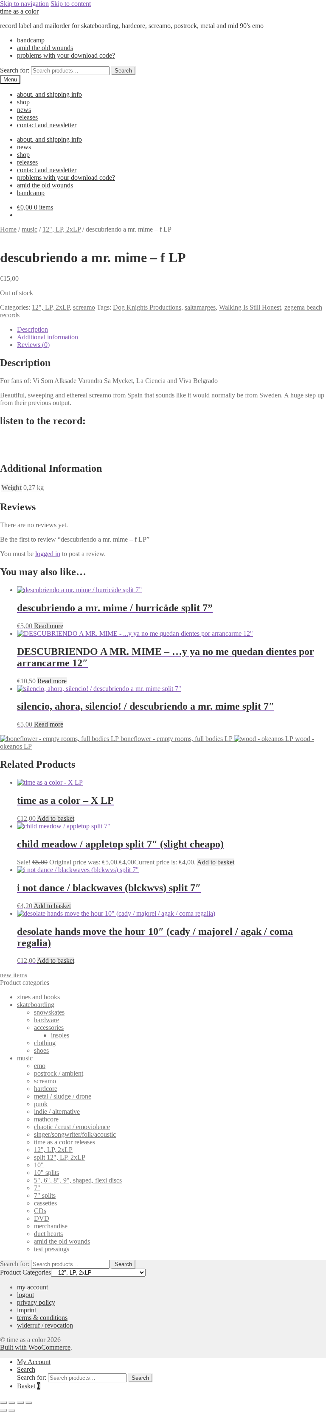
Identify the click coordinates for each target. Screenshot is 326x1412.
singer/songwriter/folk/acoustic (75, 1134)
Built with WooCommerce (35, 1347)
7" (37, 1187)
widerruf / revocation (45, 1325)
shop (23, 102)
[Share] (20, 1402)
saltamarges (200, 307)
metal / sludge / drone (62, 1096)
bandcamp (31, 40)
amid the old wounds (45, 47)
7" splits (45, 1195)
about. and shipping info (49, 94)
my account (32, 1287)
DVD (41, 1218)
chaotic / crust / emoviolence (72, 1126)
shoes (41, 1050)
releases (27, 117)
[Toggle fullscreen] (11, 1402)
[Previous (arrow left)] (3, 1410)
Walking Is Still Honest (250, 307)
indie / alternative (57, 1111)
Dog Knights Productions (147, 307)
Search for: (14, 70)
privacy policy (36, 1302)
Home (8, 229)
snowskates (49, 1012)
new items (13, 975)
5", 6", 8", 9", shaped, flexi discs (78, 1180)
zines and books (38, 997)
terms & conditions (42, 1317)
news (24, 109)
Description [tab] (32, 329)
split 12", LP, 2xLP (59, 1157)
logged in (47, 553)
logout (25, 1294)
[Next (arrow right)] (11, 1410)
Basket (28, 1386)
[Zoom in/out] (3, 1402)
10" (39, 1165)
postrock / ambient (58, 1073)
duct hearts (48, 1233)
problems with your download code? (66, 55)
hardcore (45, 1088)
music (29, 229)
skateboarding (35, 1004)
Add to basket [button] (55, 818)
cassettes (45, 1203)
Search (123, 70)
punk (41, 1103)
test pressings (51, 1249)
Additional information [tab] (47, 337)
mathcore (46, 1119)
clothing (45, 1042)
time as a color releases (64, 1142)
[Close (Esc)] (28, 1402)
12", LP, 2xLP (61, 229)
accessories (49, 1027)
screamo (84, 307)
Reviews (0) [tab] (33, 344)
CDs (40, 1210)
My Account (34, 1361)
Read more (48, 625)
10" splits (46, 1172)
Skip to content (71, 3)
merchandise (50, 1226)
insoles (60, 1035)
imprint (26, 1310)
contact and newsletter (46, 125)
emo (39, 1065)
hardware (46, 1019)
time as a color (19, 11)
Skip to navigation (24, 3)
